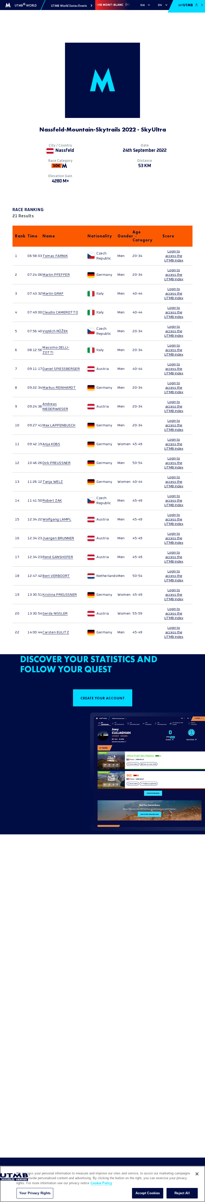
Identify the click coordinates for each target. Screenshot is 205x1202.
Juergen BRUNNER (58, 538)
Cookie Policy (101, 1183)
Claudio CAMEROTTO (60, 312)
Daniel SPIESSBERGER (61, 369)
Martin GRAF (53, 293)
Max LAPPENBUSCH (59, 425)
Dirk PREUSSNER (56, 463)
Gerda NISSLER (55, 613)
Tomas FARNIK (55, 256)
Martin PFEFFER (56, 275)
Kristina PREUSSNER (59, 594)
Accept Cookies (148, 1193)
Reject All (182, 1193)
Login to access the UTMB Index (173, 256)
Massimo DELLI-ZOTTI (55, 350)
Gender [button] (123, 236)
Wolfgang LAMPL (56, 519)
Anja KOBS (51, 444)
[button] (71, 6)
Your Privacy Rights (34, 1193)
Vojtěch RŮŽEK (55, 331)
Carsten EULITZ (55, 632)
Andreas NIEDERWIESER (55, 406)
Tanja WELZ (52, 482)
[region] (102, 1184)
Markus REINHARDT (59, 387)
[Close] (197, 1173)
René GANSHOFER (57, 557)
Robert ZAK (52, 500)
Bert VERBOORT (56, 576)
